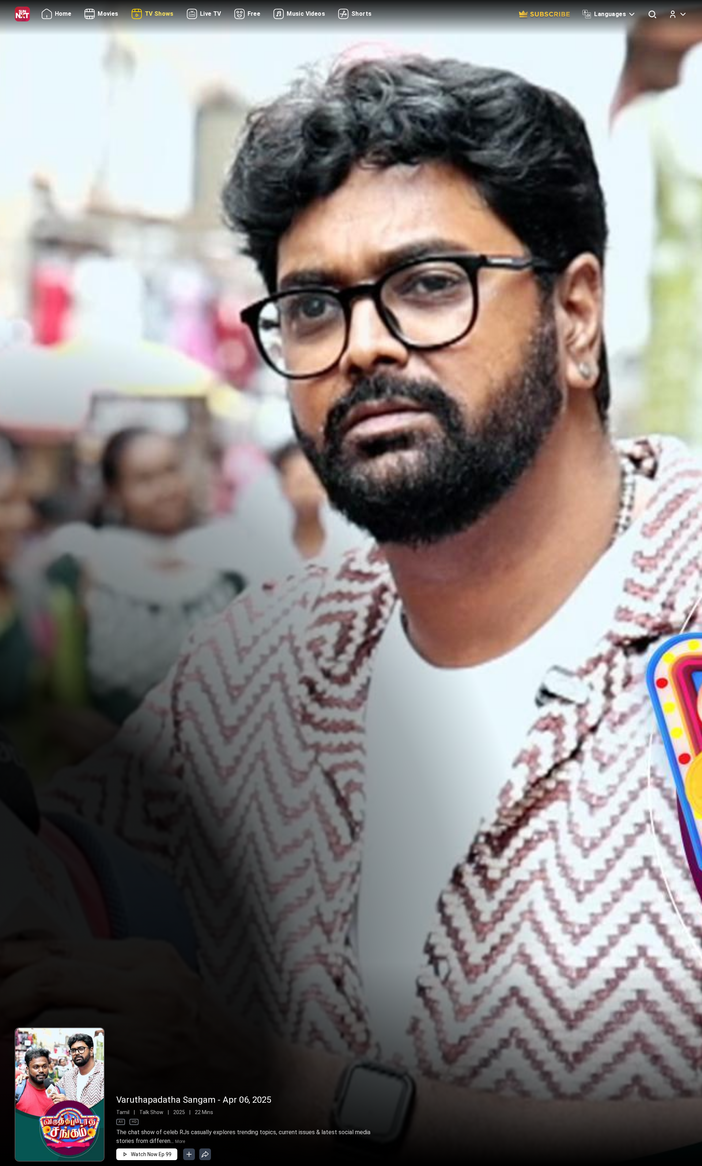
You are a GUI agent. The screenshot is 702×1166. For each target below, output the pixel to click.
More (180, 1141)
